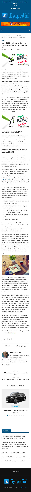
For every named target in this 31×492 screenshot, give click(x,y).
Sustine (18, 2)
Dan (3, 436)
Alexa (3, 452)
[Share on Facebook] (19, 346)
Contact (15, 3)
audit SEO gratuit (6, 179)
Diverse (10, 35)
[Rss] (19, 472)
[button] (3, 402)
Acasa (3, 35)
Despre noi (5, 2)
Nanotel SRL (24, 487)
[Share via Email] (24, 346)
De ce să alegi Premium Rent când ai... (15, 410)
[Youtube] (14, 6)
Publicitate (24, 2)
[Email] (16, 6)
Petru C (3, 461)
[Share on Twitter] (21, 346)
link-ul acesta (12, 333)
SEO (9, 339)
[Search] (29, 30)
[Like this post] (17, 346)
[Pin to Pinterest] (23, 346)
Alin (3, 442)
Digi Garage (12, 2)
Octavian (4, 456)
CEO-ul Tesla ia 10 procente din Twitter (15, 452)
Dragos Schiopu (9, 49)
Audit (4, 339)
